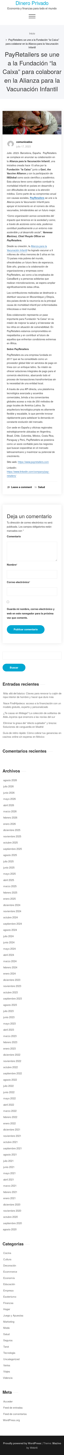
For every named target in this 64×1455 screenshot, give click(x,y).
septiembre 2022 (12, 1073)
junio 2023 (9, 1017)
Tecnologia (9, 1352)
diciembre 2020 (11, 1204)
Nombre (12, 564)
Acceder (8, 1401)
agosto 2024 (10, 930)
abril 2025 (8, 880)
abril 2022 (8, 1104)
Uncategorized (11, 1359)
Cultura (7, 1259)
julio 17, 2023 (23, 146)
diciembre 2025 (11, 830)
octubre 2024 (10, 917)
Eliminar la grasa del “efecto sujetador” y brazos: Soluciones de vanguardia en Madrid (30, 724)
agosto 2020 (10, 1229)
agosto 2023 (10, 1005)
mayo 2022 (9, 1098)
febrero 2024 (10, 967)
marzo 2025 (10, 886)
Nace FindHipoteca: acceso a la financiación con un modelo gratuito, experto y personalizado (32, 705)
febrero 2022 (10, 1117)
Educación (9, 1284)
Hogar (6, 1309)
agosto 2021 (10, 1154)
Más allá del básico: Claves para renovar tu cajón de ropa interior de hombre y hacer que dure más (32, 695)
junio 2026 (9, 792)
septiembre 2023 (12, 998)
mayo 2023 (9, 1023)
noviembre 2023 (12, 986)
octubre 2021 (10, 1142)
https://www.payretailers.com (33, 462)
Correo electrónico (18, 582)
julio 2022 (8, 1086)
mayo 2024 (9, 948)
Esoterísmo (9, 1296)
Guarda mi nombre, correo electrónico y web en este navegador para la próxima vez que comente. (30, 613)
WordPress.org (11, 1420)
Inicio (32, 33)
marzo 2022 (10, 1111)
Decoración (9, 1265)
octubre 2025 (10, 842)
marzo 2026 (10, 811)
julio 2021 (8, 1161)
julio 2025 (8, 861)
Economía (9, 1278)
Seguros (8, 1340)
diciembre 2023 (11, 980)
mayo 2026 (9, 799)
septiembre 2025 (12, 849)
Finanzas (8, 1303)
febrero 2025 (10, 892)
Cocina (7, 1253)
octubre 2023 (10, 992)
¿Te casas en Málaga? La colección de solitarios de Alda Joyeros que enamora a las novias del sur (32, 714)
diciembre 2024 (11, 905)
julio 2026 (8, 786)
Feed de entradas (13, 1407)
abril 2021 (8, 1179)
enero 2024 (9, 973)
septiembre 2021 (12, 1148)
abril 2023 (8, 1029)
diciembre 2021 (11, 1129)
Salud (41, 487)
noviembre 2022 (12, 1061)
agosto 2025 (10, 855)
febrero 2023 (10, 1042)
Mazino (56, 1443)
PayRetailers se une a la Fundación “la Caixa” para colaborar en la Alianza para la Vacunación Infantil (32, 43)
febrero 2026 (10, 817)
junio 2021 (9, 1167)
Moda (6, 1327)
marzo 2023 (10, 1036)
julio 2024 (8, 936)
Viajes (6, 1371)
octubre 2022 (10, 1067)
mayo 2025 (9, 873)
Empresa (8, 1290)
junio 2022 (9, 1092)
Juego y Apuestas (13, 1315)
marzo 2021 (10, 1185)
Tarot (6, 1346)
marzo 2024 (10, 961)
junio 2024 (9, 942)
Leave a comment (21, 487)
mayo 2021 (9, 1173)
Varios (6, 1365)
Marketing (8, 1321)
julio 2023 (8, 1011)
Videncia (7, 1377)
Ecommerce (10, 1271)
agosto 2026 (10, 780)
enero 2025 (9, 898)
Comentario (14, 536)
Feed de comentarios (15, 1414)
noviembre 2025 (12, 836)
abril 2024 (8, 955)
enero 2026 (9, 824)
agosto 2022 (10, 1079)
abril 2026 (8, 805)
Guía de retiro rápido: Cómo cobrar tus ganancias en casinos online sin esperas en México (32, 734)
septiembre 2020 (12, 1223)
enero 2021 (9, 1198)
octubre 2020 (10, 1217)
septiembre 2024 (12, 923)
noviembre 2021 (12, 1136)
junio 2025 (9, 867)
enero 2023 (9, 1048)
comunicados (24, 142)
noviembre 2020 (12, 1210)
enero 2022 (9, 1123)
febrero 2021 (10, 1192)
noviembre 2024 (12, 911)
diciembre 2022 (11, 1054)
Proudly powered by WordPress (22, 1443)
